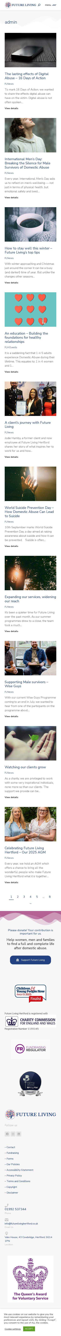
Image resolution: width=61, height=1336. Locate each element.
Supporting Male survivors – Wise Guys (26, 684)
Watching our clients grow (25, 767)
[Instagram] (12, 1133)
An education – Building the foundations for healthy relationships (26, 337)
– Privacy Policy (13, 1175)
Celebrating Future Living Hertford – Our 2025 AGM (25, 850)
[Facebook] (7, 1133)
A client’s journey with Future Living (28, 424)
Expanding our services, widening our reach (30, 599)
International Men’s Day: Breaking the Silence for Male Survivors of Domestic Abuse (27, 163)
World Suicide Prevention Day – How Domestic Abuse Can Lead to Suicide (29, 511)
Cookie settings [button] (13, 1329)
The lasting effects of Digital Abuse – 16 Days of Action (27, 76)
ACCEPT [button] (29, 1328)
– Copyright (11, 1187)
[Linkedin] (18, 1133)
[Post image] (30, 50)
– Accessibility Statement (19, 1170)
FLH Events (11, 347)
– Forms (9, 1158)
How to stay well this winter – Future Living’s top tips (28, 250)
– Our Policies (12, 1164)
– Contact (10, 1147)
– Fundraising (12, 1153)
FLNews (9, 84)
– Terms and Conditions (17, 1181)
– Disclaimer (11, 1192)
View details (11, 108)
